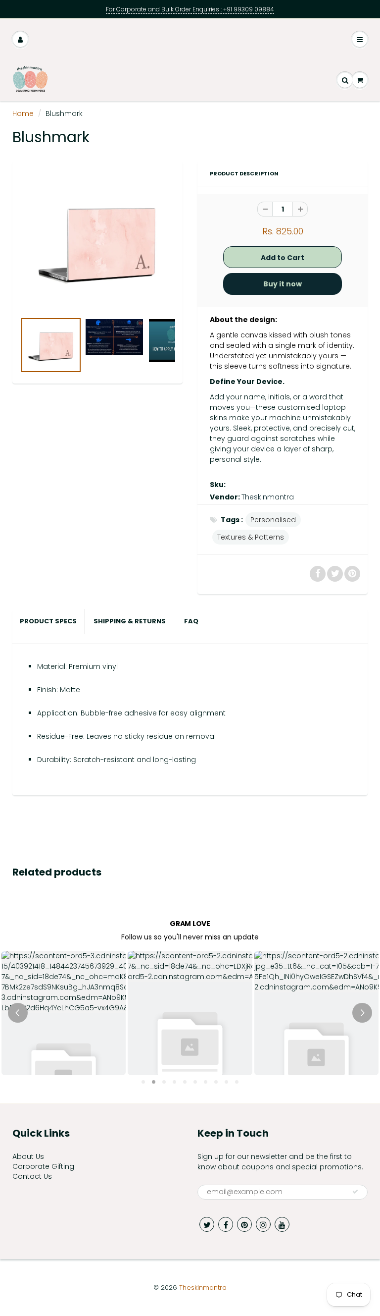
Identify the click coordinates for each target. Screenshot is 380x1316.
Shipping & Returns (130, 621)
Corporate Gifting (43, 1166)
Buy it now (282, 284)
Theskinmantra (267, 497)
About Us (28, 1156)
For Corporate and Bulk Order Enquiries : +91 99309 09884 (190, 9)
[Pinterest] (244, 1224)
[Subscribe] (355, 1192)
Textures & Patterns (250, 537)
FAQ (191, 621)
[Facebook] (225, 1224)
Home (23, 113)
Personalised (273, 520)
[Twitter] (206, 1224)
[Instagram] (263, 1224)
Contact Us (32, 1176)
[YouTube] (282, 1224)
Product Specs (48, 621)
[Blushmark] (97, 241)
